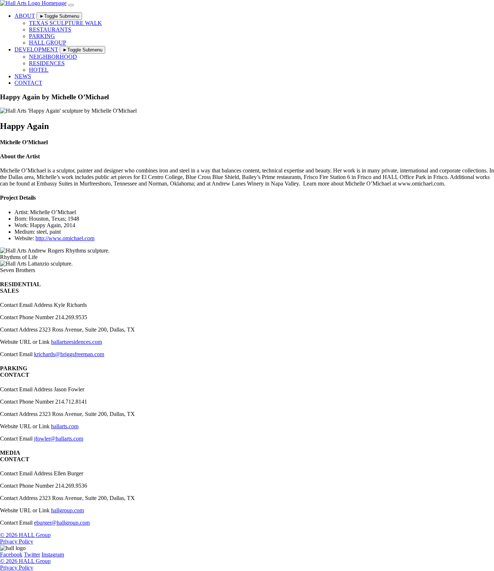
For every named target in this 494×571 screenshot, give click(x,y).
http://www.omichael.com (64, 238)
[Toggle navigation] (71, 5)
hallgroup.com (67, 510)
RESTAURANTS (50, 29)
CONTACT (28, 83)
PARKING (42, 36)
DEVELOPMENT (36, 49)
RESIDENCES (47, 63)
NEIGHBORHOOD (53, 57)
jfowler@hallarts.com (58, 438)
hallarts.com (64, 426)
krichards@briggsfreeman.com (69, 354)
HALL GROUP (47, 42)
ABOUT (24, 16)
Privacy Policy (16, 541)
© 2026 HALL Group (25, 535)
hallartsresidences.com (76, 342)
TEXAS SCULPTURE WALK (65, 23)
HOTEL (38, 70)
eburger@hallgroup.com (62, 523)
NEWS (22, 76)
